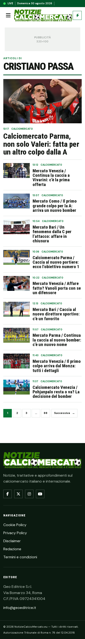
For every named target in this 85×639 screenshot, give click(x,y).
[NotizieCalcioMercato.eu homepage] (43, 15)
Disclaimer (12, 540)
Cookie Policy (14, 524)
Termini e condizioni (20, 557)
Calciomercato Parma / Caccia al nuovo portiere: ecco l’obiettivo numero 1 (56, 262)
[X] (18, 494)
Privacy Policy (15, 532)
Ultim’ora (77, 15)
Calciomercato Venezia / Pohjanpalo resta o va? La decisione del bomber (56, 392)
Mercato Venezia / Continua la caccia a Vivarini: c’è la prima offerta (51, 178)
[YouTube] (40, 494)
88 (45, 413)
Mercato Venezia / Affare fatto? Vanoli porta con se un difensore (57, 288)
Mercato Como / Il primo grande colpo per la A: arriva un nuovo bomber (55, 206)
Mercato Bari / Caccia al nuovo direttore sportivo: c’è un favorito (56, 314)
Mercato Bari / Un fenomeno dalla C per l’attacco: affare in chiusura (52, 234)
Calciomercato (22, 128)
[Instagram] (29, 494)
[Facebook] (7, 494)
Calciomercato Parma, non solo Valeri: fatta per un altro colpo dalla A (41, 144)
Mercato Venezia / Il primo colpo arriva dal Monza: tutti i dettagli (57, 366)
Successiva (64, 413)
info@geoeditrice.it (19, 607)
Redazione (12, 548)
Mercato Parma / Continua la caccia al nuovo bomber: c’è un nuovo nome (57, 340)
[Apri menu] (8, 15)
